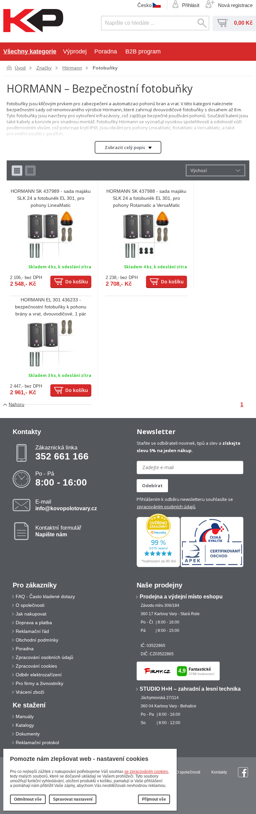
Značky (44, 68)
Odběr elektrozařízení (39, 674)
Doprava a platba (34, 622)
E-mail (66, 505)
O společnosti (30, 605)
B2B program (143, 51)
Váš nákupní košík (222, 23)
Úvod (20, 68)
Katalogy (25, 725)
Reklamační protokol (37, 742)
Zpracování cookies (36, 666)
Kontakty (219, 772)
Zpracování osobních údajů (44, 657)
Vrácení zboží (30, 692)
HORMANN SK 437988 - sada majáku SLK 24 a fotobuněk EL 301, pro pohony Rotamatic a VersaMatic (146, 198)
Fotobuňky (105, 68)
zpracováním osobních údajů (166, 507)
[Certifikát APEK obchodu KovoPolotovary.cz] (212, 565)
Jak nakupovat (31, 614)
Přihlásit (190, 5)
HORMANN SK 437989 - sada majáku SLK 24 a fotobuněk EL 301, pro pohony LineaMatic (51, 198)
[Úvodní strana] (33, 21)
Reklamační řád (32, 631)
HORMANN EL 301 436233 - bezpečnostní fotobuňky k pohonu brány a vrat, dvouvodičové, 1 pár (50, 306)
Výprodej (75, 51)
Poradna (105, 51)
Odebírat (152, 486)
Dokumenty (28, 733)
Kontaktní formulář (58, 531)
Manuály (25, 716)
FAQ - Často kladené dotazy (45, 596)
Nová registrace (235, 5)
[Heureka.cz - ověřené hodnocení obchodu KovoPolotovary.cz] (158, 565)
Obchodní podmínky (37, 640)
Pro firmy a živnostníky (39, 683)
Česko (144, 5)
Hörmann (72, 68)
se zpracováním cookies (146, 771)
